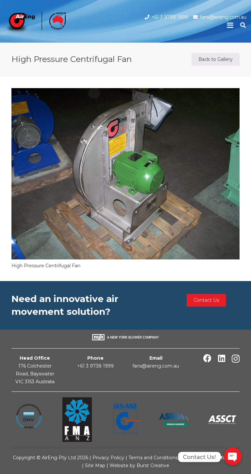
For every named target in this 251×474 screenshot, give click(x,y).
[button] (230, 25)
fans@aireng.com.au (155, 366)
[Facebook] (207, 358)
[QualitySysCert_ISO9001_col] (28, 419)
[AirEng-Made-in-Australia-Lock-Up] (35, 22)
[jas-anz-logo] (125, 419)
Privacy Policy (108, 458)
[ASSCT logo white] (222, 420)
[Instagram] (236, 358)
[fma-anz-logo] (77, 419)
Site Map (96, 465)
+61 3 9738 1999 (95, 366)
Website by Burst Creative (139, 465)
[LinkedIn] (221, 358)
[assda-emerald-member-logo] (174, 419)
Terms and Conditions (153, 458)
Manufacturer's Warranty (210, 458)
